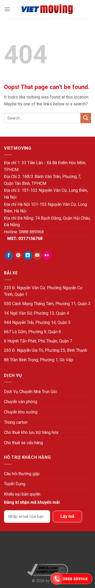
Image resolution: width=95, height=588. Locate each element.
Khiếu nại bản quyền (22, 494)
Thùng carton (15, 422)
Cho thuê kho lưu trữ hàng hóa (31, 432)
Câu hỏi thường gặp (22, 473)
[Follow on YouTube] (37, 255)
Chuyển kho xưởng (20, 412)
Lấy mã (67, 516)
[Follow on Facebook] (8, 255)
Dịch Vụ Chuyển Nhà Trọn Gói (30, 391)
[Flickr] (46, 255)
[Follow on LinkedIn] (27, 255)
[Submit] (85, 118)
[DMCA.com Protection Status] (48, 549)
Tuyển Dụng (14, 483)
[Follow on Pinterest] (18, 255)
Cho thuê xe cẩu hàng (23, 442)
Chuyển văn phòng (20, 401)
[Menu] (7, 9)
